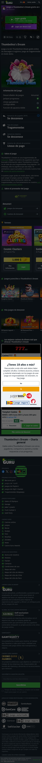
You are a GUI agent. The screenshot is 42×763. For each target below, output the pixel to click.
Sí (21, 389)
